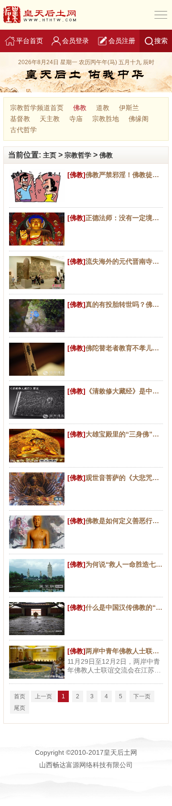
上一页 (43, 696)
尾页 (19, 708)
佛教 (79, 108)
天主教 (50, 119)
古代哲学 (23, 130)
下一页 (141, 696)
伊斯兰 (129, 108)
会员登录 (75, 41)
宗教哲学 (77, 155)
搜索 (161, 41)
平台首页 (29, 41)
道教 (102, 108)
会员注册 (121, 41)
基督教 (20, 119)
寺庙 (76, 119)
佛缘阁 (139, 119)
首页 (19, 696)
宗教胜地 (105, 119)
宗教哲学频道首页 (37, 108)
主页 (49, 155)
